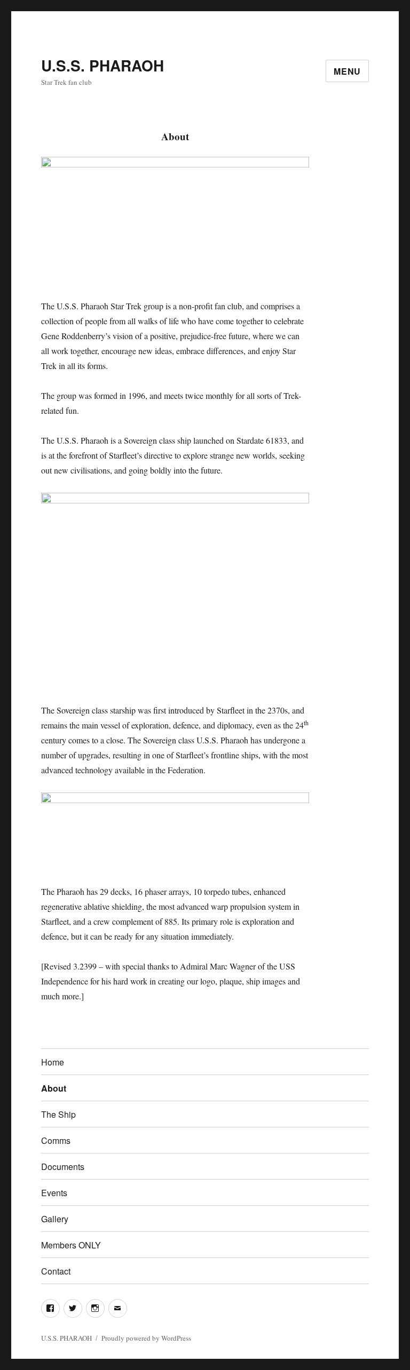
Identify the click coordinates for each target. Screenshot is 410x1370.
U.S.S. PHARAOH (102, 65)
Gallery (54, 1219)
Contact (55, 1271)
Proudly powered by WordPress (146, 1338)
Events (54, 1193)
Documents (62, 1166)
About (53, 1088)
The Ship (58, 1114)
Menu (347, 71)
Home (52, 1062)
